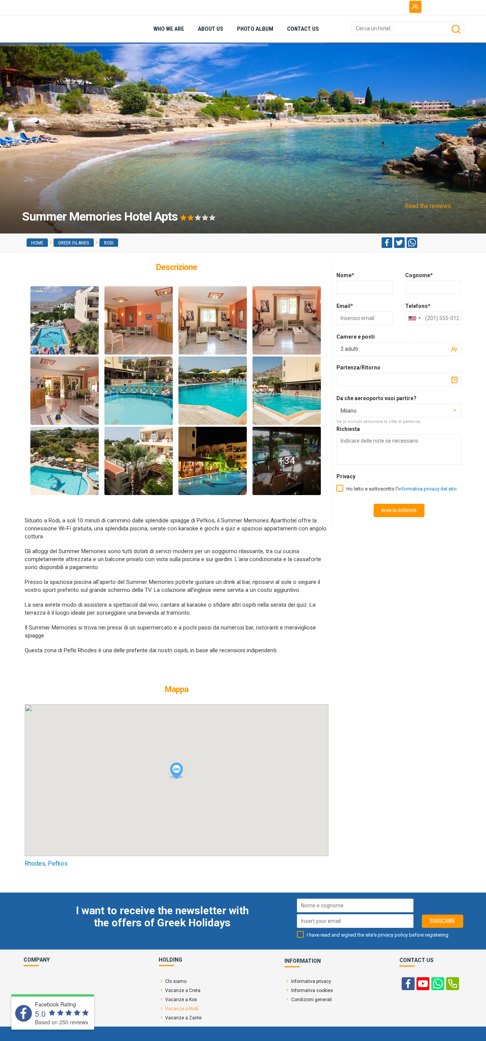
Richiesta (348, 429)
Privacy (345, 476)
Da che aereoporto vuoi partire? (376, 398)
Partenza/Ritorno (358, 367)
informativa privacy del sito (427, 489)
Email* (344, 306)
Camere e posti (355, 337)
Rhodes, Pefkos (46, 863)
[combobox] (414, 318)
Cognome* (419, 275)
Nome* (345, 275)
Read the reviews (428, 206)
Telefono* (418, 306)
